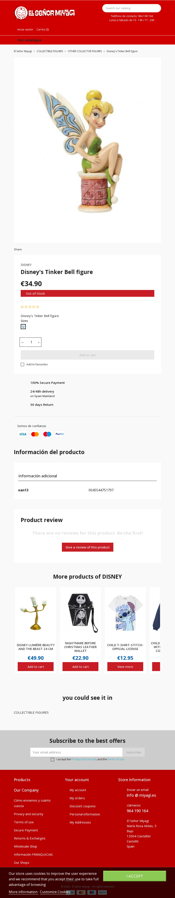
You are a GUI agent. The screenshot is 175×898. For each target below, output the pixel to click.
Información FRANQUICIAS (33, 854)
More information (23, 891)
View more (125, 666)
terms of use (116, 759)
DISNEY (26, 265)
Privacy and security (84, 759)
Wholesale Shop (25, 846)
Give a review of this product (88, 547)
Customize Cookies (55, 891)
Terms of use (24, 822)
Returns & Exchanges (29, 838)
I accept (134, 876)
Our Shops (21, 862)
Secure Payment (26, 830)
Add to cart (87, 355)
